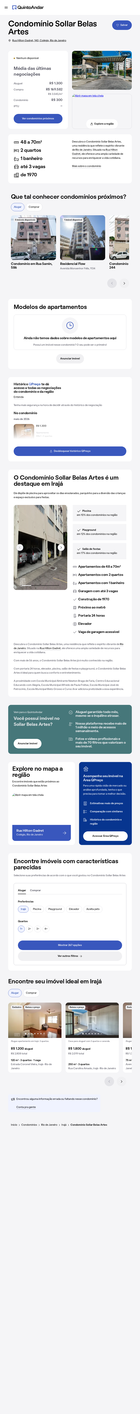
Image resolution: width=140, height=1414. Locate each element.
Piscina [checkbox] (37, 909)
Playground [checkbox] (55, 909)
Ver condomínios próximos (38, 118)
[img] (33, 237)
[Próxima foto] (55, 1020)
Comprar (34, 207)
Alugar (18, 207)
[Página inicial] (28, 7)
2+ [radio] (29, 929)
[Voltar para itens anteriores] (19, 547)
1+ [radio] (21, 929)
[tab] (22, 890)
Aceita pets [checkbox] (93, 909)
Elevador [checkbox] (74, 909)
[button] (34, 1038)
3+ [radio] (37, 929)
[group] (34, 1038)
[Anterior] (112, 283)
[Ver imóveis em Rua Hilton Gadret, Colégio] (87, 96)
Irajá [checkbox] (23, 909)
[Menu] (6, 7)
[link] (70, 945)
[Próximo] (124, 283)
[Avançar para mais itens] (61, 547)
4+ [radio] (46, 929)
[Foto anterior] (14, 1020)
